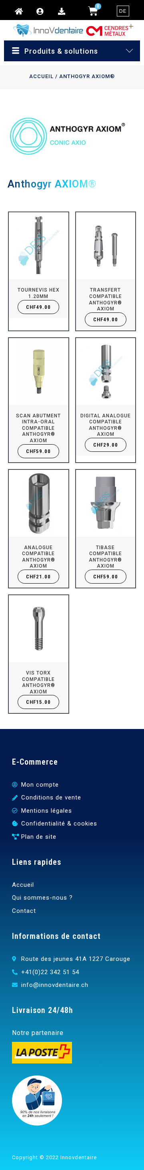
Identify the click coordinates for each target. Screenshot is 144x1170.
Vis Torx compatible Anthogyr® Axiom (38, 682)
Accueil (41, 76)
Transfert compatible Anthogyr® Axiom (105, 299)
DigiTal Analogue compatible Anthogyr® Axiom (105, 425)
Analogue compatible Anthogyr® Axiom (38, 557)
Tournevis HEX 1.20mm (39, 293)
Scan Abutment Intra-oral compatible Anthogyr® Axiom (38, 428)
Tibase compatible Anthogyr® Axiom (105, 557)
